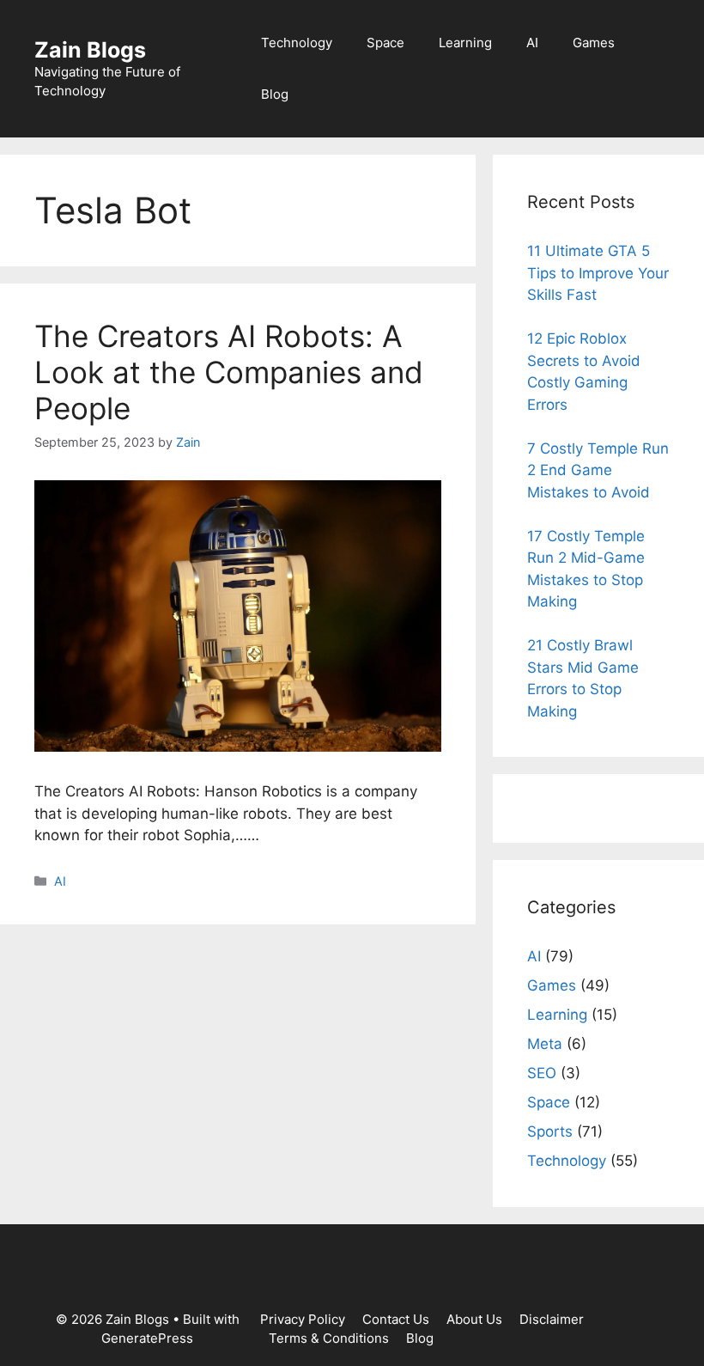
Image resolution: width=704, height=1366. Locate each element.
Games (594, 42)
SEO (541, 1073)
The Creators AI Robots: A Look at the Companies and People (228, 372)
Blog (274, 94)
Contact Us (395, 1319)
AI (532, 42)
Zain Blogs (90, 50)
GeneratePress (147, 1338)
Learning (465, 42)
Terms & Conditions (329, 1338)
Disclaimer (551, 1319)
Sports (550, 1131)
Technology (296, 42)
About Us (474, 1319)
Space (385, 42)
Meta (544, 1043)
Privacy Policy (302, 1319)
